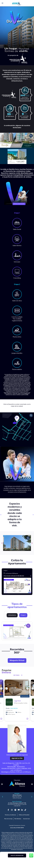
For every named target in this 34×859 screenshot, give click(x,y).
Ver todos (16, 675)
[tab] (12, 615)
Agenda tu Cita (17, 758)
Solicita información (17, 855)
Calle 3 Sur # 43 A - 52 (17, 796)
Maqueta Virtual (17, 660)
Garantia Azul (26, 818)
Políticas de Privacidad (24, 814)
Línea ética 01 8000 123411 (17, 827)
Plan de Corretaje (8, 818)
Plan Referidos (17, 818)
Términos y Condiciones (10, 814)
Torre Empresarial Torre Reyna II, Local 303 (17, 804)
